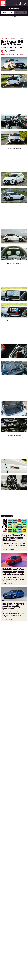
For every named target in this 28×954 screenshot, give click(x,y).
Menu (25, 4)
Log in (20, 4)
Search (15, 4)
